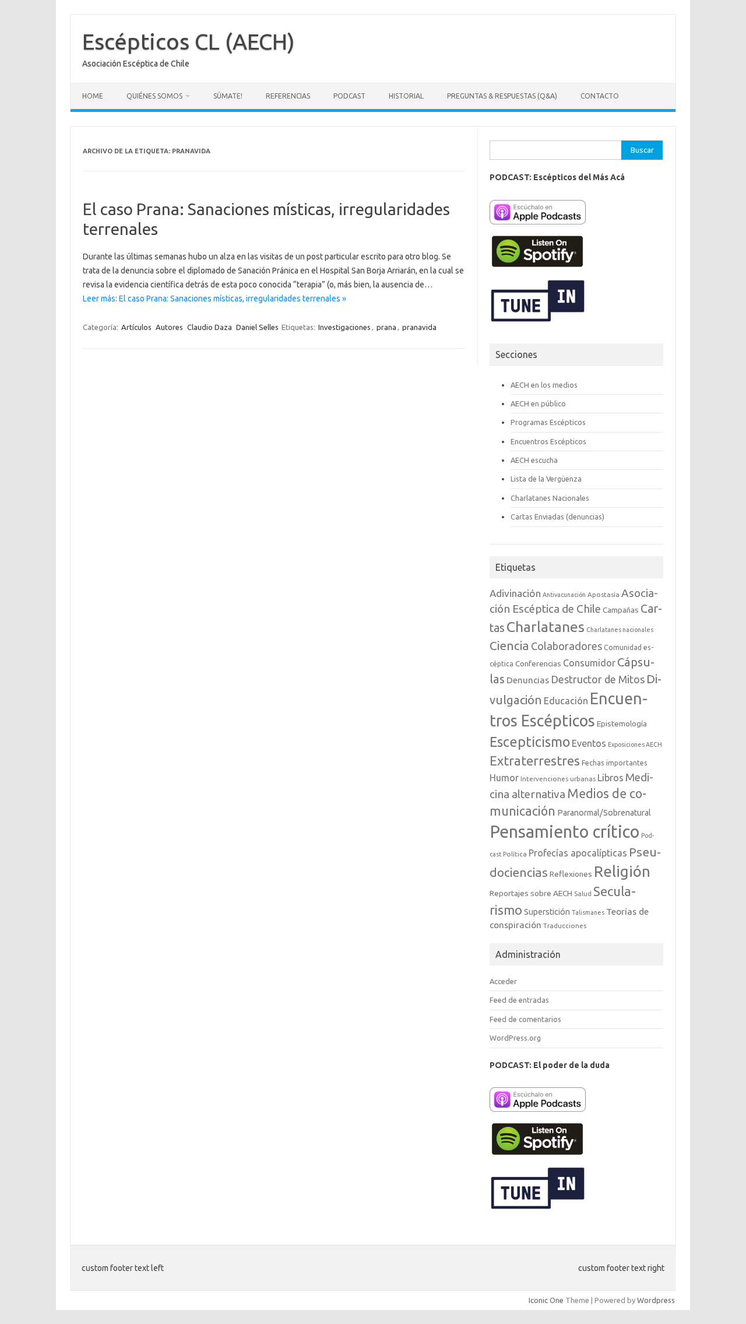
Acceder (503, 981)
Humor (504, 777)
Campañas (621, 609)
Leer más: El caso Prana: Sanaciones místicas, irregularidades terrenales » (214, 298)
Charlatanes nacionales (619, 629)
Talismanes (588, 912)
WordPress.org (515, 1038)
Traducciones (564, 925)
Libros (610, 777)
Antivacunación (564, 594)
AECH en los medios (544, 385)
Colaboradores (566, 646)
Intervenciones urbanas (558, 778)
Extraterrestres (535, 760)
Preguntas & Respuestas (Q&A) (502, 96)
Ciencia (509, 645)
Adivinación (515, 593)
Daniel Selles (257, 327)
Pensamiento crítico (564, 831)
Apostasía (603, 594)
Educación (566, 701)
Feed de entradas (519, 1000)
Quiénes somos (154, 96)
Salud (583, 893)
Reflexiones (571, 874)
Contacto (599, 96)
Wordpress (656, 1300)
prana (386, 327)
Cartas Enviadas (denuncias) (557, 516)
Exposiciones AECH (635, 744)
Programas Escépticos (548, 422)
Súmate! (227, 96)
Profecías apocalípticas (578, 853)
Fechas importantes (615, 763)
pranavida (419, 327)
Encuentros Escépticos (548, 441)
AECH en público (538, 403)
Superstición (547, 911)
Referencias (288, 96)
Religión (622, 871)
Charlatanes (545, 627)
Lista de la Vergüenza (546, 479)
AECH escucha (534, 460)
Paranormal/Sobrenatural (604, 812)
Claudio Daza (209, 327)
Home (92, 96)
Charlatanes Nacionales (550, 498)
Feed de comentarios (525, 1019)
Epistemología (622, 723)
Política (515, 854)
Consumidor (589, 663)
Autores (169, 327)
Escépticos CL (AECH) (188, 41)
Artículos (136, 327)
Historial (406, 96)
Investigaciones (344, 327)
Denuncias (527, 680)
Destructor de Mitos (598, 679)
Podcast (349, 96)
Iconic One (546, 1300)
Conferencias (538, 663)
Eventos (589, 743)
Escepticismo (530, 741)
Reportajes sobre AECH (531, 893)
